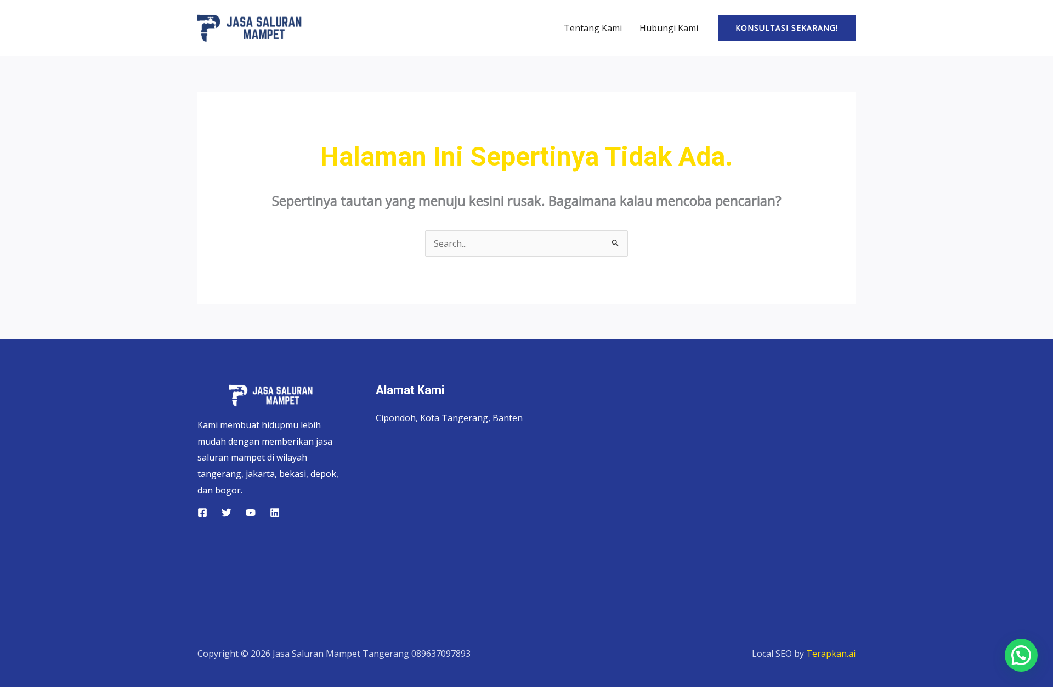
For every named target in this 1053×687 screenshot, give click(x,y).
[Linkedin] (275, 513)
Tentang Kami (593, 28)
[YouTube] (251, 513)
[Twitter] (226, 513)
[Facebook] (202, 513)
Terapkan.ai (831, 654)
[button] (787, 28)
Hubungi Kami (668, 28)
